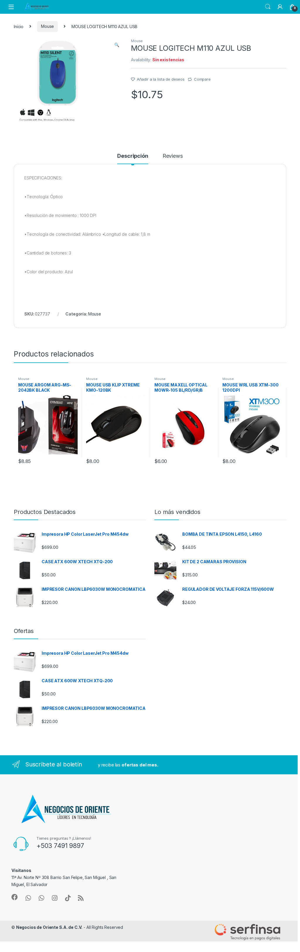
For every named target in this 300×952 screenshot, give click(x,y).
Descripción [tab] (132, 156)
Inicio (18, 26)
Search (268, 7)
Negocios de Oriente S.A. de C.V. (49, 927)
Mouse (47, 26)
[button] (116, 44)
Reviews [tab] (173, 156)
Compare (202, 79)
